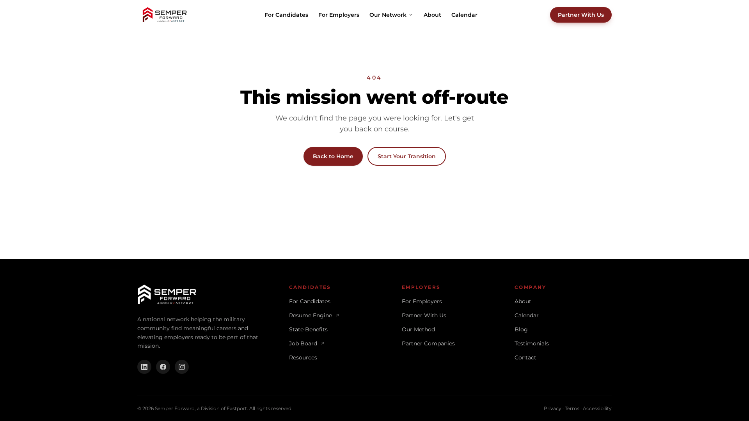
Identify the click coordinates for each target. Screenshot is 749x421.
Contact (525, 357)
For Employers (338, 14)
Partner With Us (581, 14)
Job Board (307, 343)
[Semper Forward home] (164, 14)
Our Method (418, 329)
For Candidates (286, 14)
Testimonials (532, 343)
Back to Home (333, 156)
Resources (303, 357)
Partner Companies (428, 343)
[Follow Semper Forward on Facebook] (163, 367)
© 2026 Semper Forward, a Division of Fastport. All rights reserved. (215, 408)
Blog (521, 329)
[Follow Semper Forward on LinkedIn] (144, 367)
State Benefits (308, 329)
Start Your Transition (407, 156)
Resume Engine (314, 315)
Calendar (464, 14)
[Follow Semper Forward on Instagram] (182, 367)
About (432, 14)
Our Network (387, 14)
